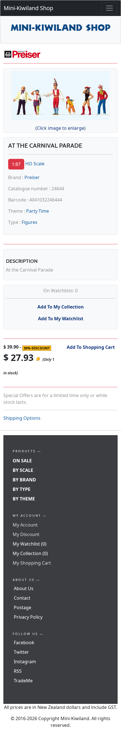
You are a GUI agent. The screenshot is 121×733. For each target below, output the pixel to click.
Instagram (25, 661)
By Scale (23, 470)
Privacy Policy (28, 617)
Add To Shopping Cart (91, 347)
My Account (25, 525)
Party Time (37, 211)
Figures (29, 222)
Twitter (21, 652)
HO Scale (34, 164)
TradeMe (23, 681)
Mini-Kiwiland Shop (28, 8)
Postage (22, 607)
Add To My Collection (60, 307)
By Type (21, 489)
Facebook (24, 642)
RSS (18, 671)
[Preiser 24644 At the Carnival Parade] (60, 95)
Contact (22, 598)
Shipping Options (22, 418)
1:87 (16, 164)
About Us (23, 588)
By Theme (24, 499)
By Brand (24, 480)
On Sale (22, 461)
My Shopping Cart (32, 563)
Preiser (32, 177)
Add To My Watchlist (60, 319)
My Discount (26, 534)
